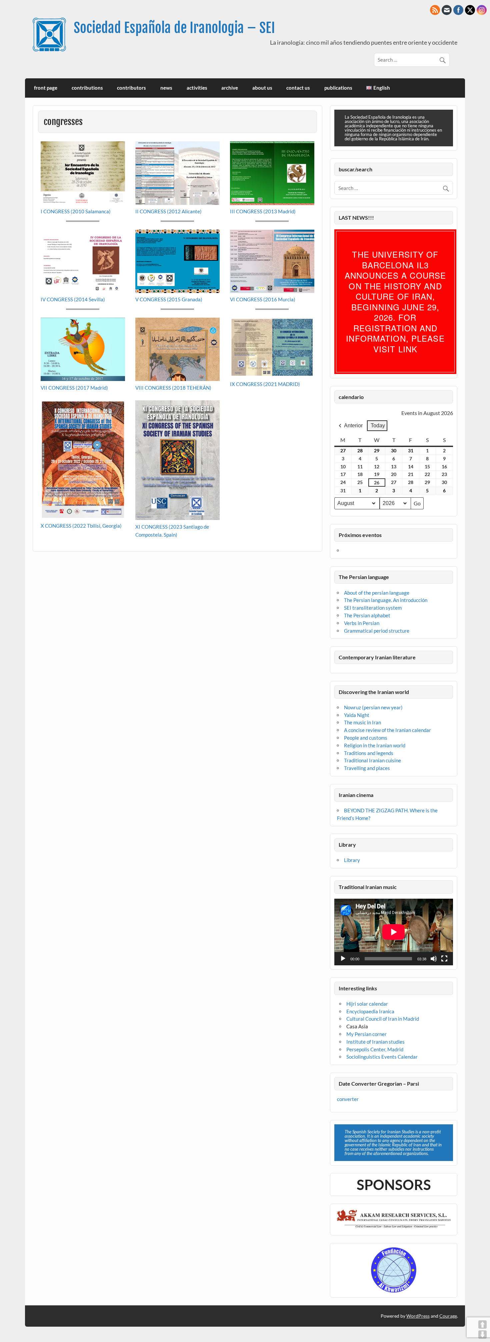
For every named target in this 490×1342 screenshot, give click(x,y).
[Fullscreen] (444, 958)
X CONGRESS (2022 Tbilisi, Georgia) (81, 526)
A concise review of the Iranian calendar (387, 730)
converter (348, 1099)
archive (229, 88)
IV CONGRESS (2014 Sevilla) (73, 299)
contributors (131, 88)
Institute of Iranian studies (375, 1042)
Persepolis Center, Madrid (374, 1049)
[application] (393, 932)
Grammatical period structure (376, 631)
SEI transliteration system (373, 608)
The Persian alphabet (367, 615)
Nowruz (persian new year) (373, 707)
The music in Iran (362, 722)
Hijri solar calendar (367, 1004)
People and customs (365, 738)
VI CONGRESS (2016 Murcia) (262, 299)
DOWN (482, 1334)
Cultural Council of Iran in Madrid (382, 1019)
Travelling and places (367, 768)
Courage (448, 1316)
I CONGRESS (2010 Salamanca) (76, 211)
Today (378, 425)
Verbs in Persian (361, 623)
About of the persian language (376, 593)
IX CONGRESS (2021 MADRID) (265, 384)
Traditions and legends (368, 753)
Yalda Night (356, 715)
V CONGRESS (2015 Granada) (168, 299)
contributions (87, 88)
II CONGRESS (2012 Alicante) (168, 211)
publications (338, 88)
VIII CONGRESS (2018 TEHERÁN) (173, 388)
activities (197, 88)
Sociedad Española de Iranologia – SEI (174, 27)
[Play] (343, 958)
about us (262, 88)
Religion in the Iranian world (374, 745)
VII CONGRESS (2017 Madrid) (74, 388)
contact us (298, 88)
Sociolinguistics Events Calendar (382, 1057)
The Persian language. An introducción (385, 600)
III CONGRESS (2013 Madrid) (263, 211)
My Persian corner (366, 1034)
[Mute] (433, 958)
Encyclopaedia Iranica (370, 1011)
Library (352, 860)
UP (482, 1324)
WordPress (418, 1316)
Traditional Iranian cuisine (372, 760)
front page (45, 88)
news (166, 88)
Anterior (353, 425)
